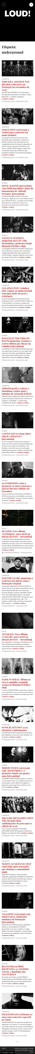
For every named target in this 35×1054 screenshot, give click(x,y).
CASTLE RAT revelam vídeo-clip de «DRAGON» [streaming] (17, 436)
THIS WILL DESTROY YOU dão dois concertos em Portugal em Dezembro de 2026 (16, 85)
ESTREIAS (4, 183)
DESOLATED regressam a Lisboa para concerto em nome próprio (15, 132)
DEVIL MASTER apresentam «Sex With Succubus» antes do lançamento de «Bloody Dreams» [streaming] (17, 189)
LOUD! (4, 1048)
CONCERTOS (5, 79)
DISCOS (4, 528)
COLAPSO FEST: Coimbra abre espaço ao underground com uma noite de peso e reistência (17, 292)
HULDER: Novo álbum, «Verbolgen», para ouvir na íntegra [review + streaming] (17, 534)
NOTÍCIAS (4, 480)
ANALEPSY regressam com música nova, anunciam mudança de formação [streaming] (16, 917)
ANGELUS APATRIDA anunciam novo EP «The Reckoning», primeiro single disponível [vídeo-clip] (17, 241)
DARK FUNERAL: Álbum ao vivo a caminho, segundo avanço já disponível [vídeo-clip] (16, 683)
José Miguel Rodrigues (11, 552)
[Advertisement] (17, 28)
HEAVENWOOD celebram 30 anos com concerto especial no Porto (17, 1017)
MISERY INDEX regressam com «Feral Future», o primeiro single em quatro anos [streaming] (16, 771)
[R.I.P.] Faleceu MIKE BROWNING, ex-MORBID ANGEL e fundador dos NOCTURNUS (15, 970)
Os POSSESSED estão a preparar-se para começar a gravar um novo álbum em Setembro (17, 487)
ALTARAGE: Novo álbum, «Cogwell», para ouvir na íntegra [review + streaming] (17, 637)
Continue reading (8, 99)
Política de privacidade (21, 1048)
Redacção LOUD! (9, 101)
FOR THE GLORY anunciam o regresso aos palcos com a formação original (17, 581)
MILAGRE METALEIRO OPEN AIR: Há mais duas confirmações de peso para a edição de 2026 (17, 821)
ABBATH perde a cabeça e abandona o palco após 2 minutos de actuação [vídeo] (16, 391)
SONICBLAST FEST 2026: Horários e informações (15, 729)
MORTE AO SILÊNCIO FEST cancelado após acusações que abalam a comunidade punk (16, 867)
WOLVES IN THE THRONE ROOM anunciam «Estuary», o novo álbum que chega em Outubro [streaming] (17, 342)
